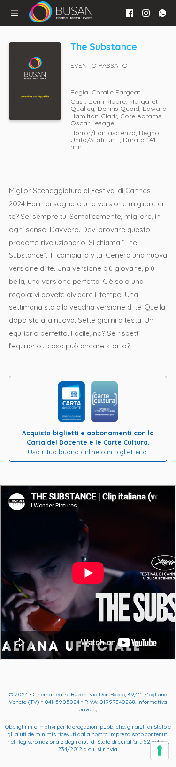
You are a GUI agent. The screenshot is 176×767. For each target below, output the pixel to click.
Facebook (129, 13)
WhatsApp (162, 13)
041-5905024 (62, 701)
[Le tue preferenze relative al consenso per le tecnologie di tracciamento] (159, 751)
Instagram (146, 13)
